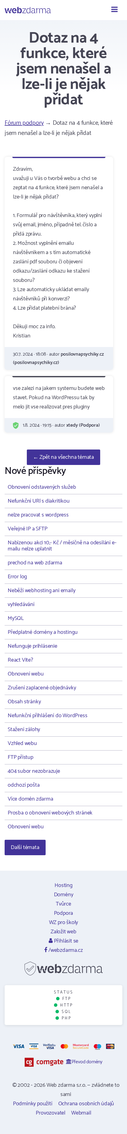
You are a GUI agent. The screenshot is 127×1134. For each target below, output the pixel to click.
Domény (63, 894)
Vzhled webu (22, 743)
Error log (17, 576)
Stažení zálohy (24, 729)
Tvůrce (63, 904)
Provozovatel (50, 1113)
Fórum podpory (24, 123)
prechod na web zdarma (35, 562)
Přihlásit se (65, 941)
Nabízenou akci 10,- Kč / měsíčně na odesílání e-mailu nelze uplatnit (62, 546)
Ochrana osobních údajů (86, 1103)
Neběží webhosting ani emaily (41, 590)
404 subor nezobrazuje (34, 771)
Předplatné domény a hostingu (42, 632)
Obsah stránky (24, 701)
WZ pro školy (63, 922)
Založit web (63, 931)
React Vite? (20, 660)
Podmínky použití (32, 1103)
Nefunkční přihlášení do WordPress (47, 715)
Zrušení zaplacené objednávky (42, 688)
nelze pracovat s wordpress (38, 515)
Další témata (25, 847)
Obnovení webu (25, 674)
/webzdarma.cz (65, 950)
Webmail (81, 1113)
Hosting (63, 885)
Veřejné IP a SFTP (27, 529)
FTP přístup (20, 757)
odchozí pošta (23, 785)
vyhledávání (21, 604)
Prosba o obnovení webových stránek (50, 813)
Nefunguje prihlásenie (32, 646)
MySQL (16, 618)
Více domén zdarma (30, 799)
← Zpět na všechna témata (63, 457)
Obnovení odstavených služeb (42, 487)
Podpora (63, 913)
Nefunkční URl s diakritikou (39, 501)
